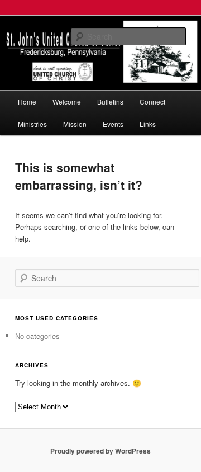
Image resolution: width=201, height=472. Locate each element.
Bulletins (110, 101)
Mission (75, 124)
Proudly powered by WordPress (100, 451)
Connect (152, 101)
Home (27, 101)
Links (148, 124)
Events (113, 124)
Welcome (66, 101)
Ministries (32, 124)
